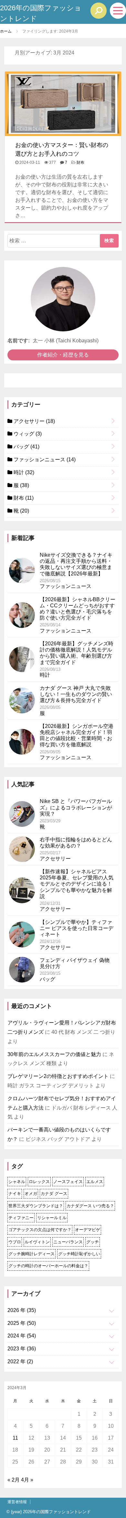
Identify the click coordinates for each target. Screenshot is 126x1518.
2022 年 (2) (20, 1361)
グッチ (92, 1241)
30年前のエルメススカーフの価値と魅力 (54, 1054)
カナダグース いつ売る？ (90, 1205)
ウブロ (14, 1241)
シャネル (16, 1181)
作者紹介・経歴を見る (63, 354)
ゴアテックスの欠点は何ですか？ (39, 1229)
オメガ (31, 1193)
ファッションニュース (44, 459)
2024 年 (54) (21, 1335)
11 (15, 1438)
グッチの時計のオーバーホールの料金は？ (48, 1265)
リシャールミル (52, 1217)
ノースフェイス (68, 1181)
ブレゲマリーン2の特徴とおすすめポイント (58, 1076)
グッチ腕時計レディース (31, 1253)
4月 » (27, 1480)
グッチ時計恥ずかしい (79, 1253)
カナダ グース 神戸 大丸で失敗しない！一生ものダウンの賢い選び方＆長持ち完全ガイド (76, 694)
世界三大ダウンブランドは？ (35, 1205)
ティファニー (21, 1217)
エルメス (94, 1181)
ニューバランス (68, 1241)
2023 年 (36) (21, 1348)
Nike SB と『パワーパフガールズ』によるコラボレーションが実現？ (76, 807)
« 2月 (13, 1480)
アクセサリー (33, 421)
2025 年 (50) (21, 1323)
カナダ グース (54, 1193)
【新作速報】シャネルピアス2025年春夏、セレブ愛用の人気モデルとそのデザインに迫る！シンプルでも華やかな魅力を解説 (76, 884)
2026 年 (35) (21, 1310)
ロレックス (39, 1181)
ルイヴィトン (37, 1241)
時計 (23, 472)
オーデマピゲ (87, 1229)
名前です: (18, 340)
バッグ (25, 446)
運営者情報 (17, 1502)
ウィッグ (27, 433)
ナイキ (14, 1193)
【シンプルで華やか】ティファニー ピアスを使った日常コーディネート (76, 928)
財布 (80, 162)
